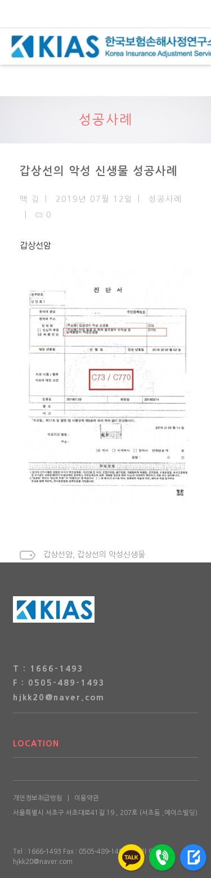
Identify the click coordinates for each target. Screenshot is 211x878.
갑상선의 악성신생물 (111, 555)
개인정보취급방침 (37, 798)
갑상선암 (35, 245)
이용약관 (86, 798)
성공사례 (106, 119)
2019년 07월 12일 (94, 199)
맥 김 (30, 199)
